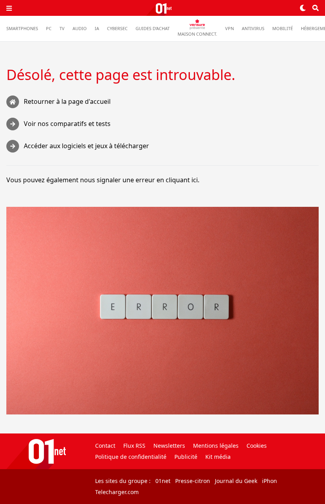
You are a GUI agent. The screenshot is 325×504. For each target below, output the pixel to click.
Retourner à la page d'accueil (67, 101)
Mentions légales (216, 445)
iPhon (269, 481)
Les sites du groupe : (123, 481)
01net (162, 481)
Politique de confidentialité (130, 456)
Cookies (257, 445)
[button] (9, 8)
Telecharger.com (117, 492)
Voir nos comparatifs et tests (67, 123)
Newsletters (169, 445)
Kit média (218, 456)
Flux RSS (134, 445)
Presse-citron (192, 481)
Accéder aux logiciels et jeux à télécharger (86, 145)
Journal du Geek (236, 481)
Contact (105, 445)
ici (194, 180)
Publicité (185, 456)
